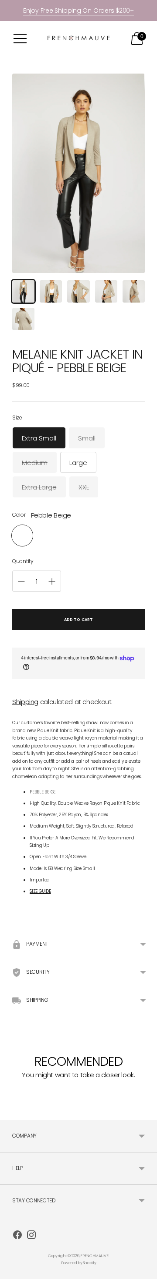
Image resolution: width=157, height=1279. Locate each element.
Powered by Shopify (78, 1262)
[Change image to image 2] (51, 291)
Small (87, 438)
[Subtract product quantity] (52, 581)
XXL (83, 487)
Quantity (23, 561)
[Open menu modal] (20, 38)
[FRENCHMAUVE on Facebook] (17, 1236)
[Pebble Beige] (22, 535)
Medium (35, 462)
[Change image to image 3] (78, 291)
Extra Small (39, 438)
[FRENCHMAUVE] (78, 38)
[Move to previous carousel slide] (12, 1107)
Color (19, 514)
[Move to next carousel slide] (144, 1107)
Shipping (25, 701)
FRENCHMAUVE (94, 1255)
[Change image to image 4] (106, 291)
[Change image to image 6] (23, 319)
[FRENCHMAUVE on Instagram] (31, 1236)
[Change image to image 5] (134, 291)
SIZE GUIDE (40, 891)
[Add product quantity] (21, 581)
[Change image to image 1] (23, 291)
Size (17, 417)
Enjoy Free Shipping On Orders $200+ (78, 10)
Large (78, 462)
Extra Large (39, 487)
